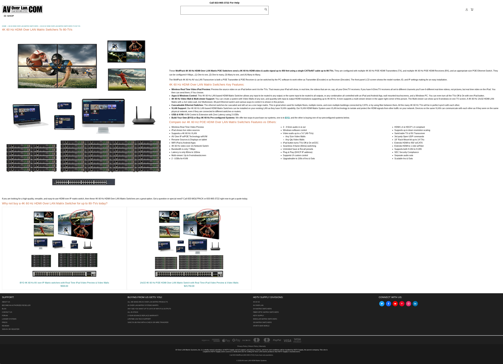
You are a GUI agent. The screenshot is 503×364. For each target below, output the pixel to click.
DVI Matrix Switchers (262, 309)
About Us (6, 302)
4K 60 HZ (256, 302)
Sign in (5, 329)
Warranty (262, 346)
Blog (4, 309)
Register (15, 329)
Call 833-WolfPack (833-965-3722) (242, 355)
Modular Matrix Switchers (265, 319)
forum (5, 316)
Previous (3, 355)
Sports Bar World (261, 326)
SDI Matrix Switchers (262, 322)
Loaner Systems (9, 319)
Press (4, 322)
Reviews (5, 326)
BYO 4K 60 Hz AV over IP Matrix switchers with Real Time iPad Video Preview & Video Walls (64, 283)
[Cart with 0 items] (472, 9)
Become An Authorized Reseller (16, 305)
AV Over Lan (258, 305)
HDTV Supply (258, 316)
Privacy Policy (242, 346)
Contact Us (7, 312)
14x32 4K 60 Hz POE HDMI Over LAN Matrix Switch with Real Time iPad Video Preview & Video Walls (189, 283)
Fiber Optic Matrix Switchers (266, 312)
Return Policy (253, 346)
